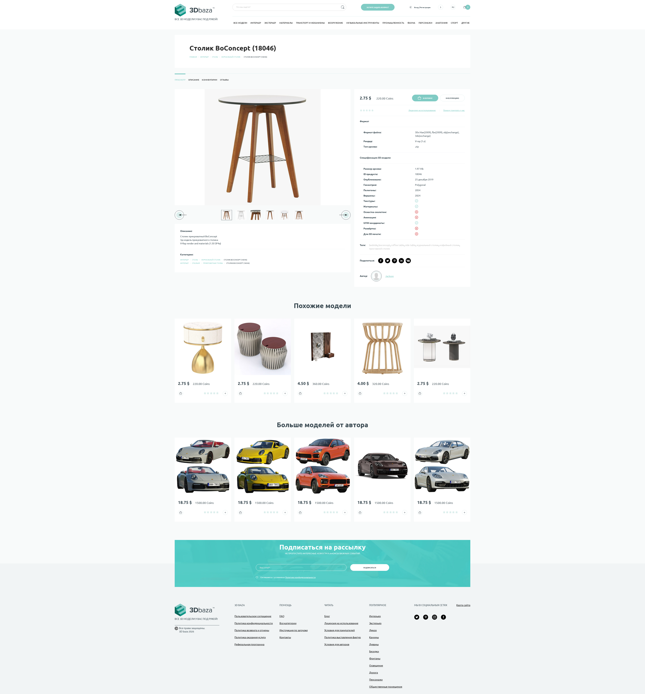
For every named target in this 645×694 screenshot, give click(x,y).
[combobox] (286, 7)
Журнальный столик (230, 57)
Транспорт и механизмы (310, 23)
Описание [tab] (193, 80)
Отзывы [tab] (224, 80)
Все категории (288, 623)
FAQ (282, 616)
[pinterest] (394, 260)
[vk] (408, 260)
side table (410, 245)
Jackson (389, 276)
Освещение (376, 665)
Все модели (240, 23)
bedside (373, 245)
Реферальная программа (249, 644)
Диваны (374, 644)
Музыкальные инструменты (362, 23)
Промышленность (393, 23)
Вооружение (335, 23)
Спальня (196, 263)
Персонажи (425, 23)
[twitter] (387, 260)
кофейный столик (449, 245)
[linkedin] (401, 260)
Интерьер (255, 23)
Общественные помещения (385, 686)
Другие (465, 23)
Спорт (454, 23)
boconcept (384, 245)
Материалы (286, 23)
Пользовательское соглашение (252, 616)
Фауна (411, 23)
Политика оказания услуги (250, 637)
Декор (373, 630)
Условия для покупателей (339, 630)
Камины (374, 637)
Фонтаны (374, 658)
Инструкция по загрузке (294, 630)
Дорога (373, 672)
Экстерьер (270, 23)
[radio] (361, 110)
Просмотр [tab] (180, 80)
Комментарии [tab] (209, 80)
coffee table (397, 245)
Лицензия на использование (422, 110)
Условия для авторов (336, 644)
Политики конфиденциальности (300, 577)
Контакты (285, 637)
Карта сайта (463, 605)
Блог (327, 616)
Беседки (374, 651)
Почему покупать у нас (454, 110)
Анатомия (441, 23)
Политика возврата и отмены (251, 630)
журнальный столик (428, 245)
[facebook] (380, 260)
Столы (215, 57)
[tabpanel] (322, 188)
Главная (193, 57)
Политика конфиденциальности (253, 623)
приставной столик (379, 248)
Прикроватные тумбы (213, 263)
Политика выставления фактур (342, 637)
